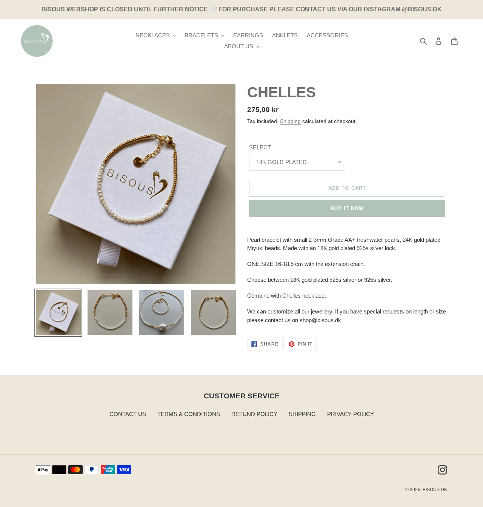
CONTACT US (127, 414)
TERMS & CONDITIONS (188, 414)
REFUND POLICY (254, 414)
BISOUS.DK (435, 489)
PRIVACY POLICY (350, 414)
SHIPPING (302, 414)
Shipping (290, 121)
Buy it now (347, 208)
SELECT (260, 147)
